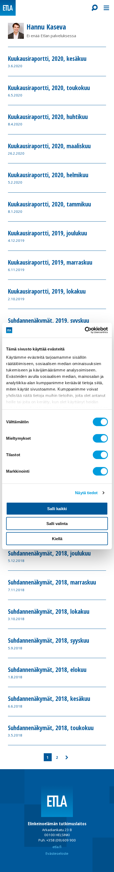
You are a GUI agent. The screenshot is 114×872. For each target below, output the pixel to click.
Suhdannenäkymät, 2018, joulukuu (49, 553)
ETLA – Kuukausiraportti (8, 8)
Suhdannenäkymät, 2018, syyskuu (48, 640)
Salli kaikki (57, 508)
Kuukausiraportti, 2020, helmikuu (48, 175)
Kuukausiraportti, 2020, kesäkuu (47, 58)
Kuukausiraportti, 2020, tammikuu (49, 204)
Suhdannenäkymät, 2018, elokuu (47, 670)
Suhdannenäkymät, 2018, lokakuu (48, 611)
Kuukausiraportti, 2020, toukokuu (49, 88)
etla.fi (57, 846)
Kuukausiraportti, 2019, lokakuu (47, 291)
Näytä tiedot (86, 492)
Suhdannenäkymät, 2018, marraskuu (52, 582)
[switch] (100, 438)
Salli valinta (57, 523)
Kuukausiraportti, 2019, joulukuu (47, 233)
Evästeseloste (57, 853)
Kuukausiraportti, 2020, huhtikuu (48, 117)
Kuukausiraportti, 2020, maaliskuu (49, 146)
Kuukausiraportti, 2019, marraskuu (50, 262)
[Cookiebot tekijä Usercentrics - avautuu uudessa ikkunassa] (85, 330)
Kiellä (57, 538)
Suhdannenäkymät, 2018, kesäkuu (49, 698)
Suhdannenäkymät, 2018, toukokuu (51, 728)
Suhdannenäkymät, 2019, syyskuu (48, 320)
